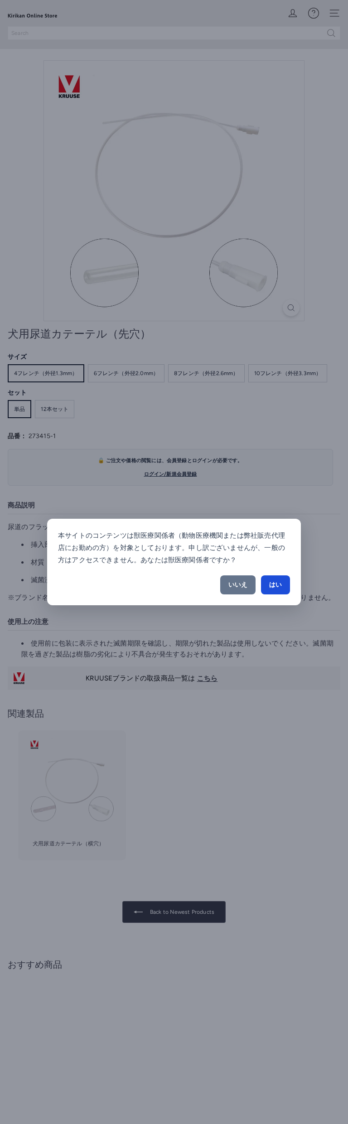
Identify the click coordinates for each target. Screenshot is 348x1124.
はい (275, 585)
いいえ (237, 585)
